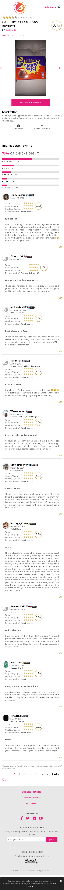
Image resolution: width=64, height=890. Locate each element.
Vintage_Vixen (19, 523)
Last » (55, 774)
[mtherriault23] (6, 309)
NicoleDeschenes (20, 464)
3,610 (27, 663)
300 (34, 607)
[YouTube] (40, 818)
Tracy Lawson (18, 195)
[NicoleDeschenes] (6, 467)
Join (51, 839)
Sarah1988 (16, 360)
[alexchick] (6, 664)
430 (35, 465)
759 (31, 195)
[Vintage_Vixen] (6, 525)
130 (29, 257)
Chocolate (17, 35)
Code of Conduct (32, 797)
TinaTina (15, 716)
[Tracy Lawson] (6, 197)
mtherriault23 (19, 307)
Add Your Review (29, 102)
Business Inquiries (31, 791)
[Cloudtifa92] (6, 258)
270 (32, 307)
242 (27, 361)
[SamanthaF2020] (6, 608)
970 (25, 716)
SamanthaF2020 (20, 606)
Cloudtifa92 (17, 256)
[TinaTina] (6, 718)
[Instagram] (34, 818)
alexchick (16, 662)
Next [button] (60, 68)
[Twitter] (27, 818)
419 (29, 412)
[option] (32, 68)
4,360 (33, 524)
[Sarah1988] (6, 363)
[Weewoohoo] (6, 413)
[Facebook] (21, 818)
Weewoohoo (17, 411)
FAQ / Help (31, 803)
